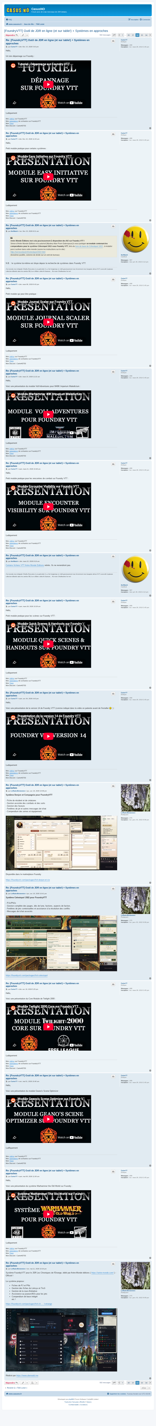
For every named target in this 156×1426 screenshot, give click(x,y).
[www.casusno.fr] (18, 9)
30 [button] (129, 35)
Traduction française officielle (74, 1402)
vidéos (11, 119)
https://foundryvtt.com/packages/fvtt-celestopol (27, 975)
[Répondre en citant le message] (113, 41)
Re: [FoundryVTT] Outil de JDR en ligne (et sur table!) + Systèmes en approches (47, 42)
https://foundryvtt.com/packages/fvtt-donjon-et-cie (28, 880)
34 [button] (146, 35)
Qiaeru (89, 1402)
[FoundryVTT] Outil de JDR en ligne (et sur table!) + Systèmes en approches (56, 30)
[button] (114, 35)
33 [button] (142, 35)
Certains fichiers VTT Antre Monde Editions (25, 565)
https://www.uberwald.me (27, 1375)
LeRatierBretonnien (128, 813)
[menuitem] (9, 19)
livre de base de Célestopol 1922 (89, 246)
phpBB (71, 1399)
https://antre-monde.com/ (102, 1273)
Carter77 (124, 40)
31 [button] (133, 35)
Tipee (11, 123)
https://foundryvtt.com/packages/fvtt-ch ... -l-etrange (29, 1304)
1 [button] (122, 35)
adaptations (13, 121)
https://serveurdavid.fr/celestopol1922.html (28, 252)
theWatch (124, 255)
